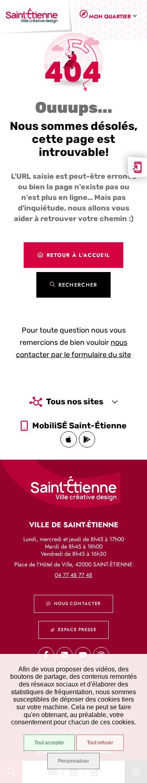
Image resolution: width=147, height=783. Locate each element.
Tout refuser (100, 743)
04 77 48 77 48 (73, 575)
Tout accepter (49, 743)
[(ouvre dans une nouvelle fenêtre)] (68, 439)
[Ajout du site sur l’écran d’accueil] (137, 167)
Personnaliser (73, 761)
